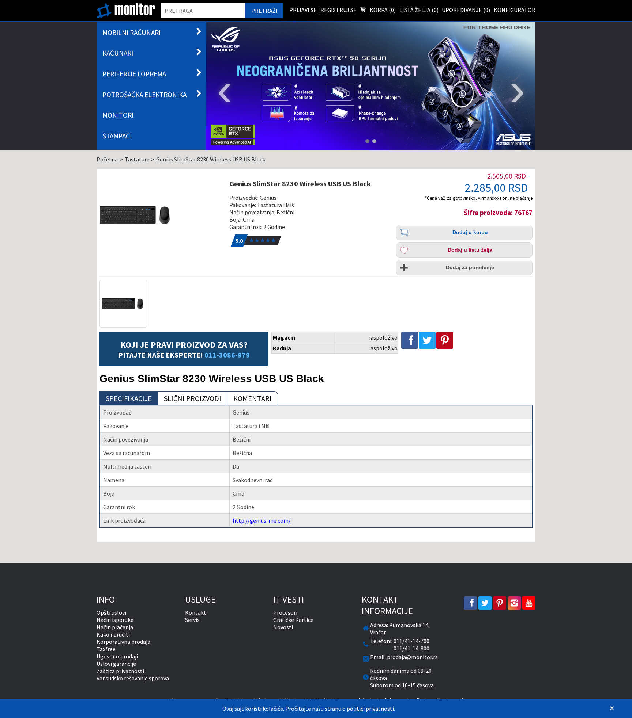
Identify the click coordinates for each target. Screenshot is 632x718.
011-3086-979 (227, 354)
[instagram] (514, 603)
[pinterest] (499, 603)
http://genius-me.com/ (262, 520)
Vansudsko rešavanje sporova (133, 678)
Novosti (283, 627)
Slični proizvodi (192, 398)
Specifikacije (129, 398)
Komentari (252, 398)
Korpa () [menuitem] (382, 10)
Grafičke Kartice (293, 619)
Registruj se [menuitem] (338, 10)
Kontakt (195, 612)
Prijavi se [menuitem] (303, 10)
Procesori (285, 612)
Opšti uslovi (111, 612)
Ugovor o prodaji (117, 656)
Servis (192, 619)
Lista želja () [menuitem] (419, 10)
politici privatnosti (370, 708)
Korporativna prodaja (123, 641)
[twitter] (485, 603)
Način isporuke (115, 619)
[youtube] (528, 603)
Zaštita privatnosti (120, 671)
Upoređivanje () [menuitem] (466, 10)
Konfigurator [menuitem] (514, 10)
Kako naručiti (113, 634)
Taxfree (106, 649)
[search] (203, 10)
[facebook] (470, 603)
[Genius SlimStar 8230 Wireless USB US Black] (160, 215)
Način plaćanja (115, 627)
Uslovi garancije (116, 663)
